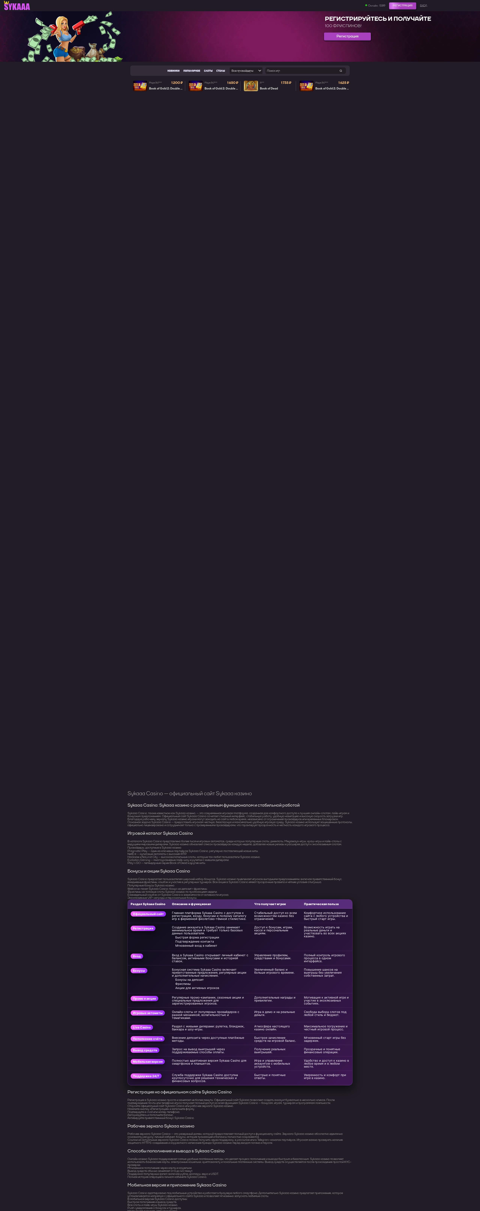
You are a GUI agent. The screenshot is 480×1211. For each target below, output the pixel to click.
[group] (240, 36)
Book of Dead (269, 88)
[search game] (341, 70)
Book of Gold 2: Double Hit (166, 88)
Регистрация (402, 5)
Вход (423, 5)
